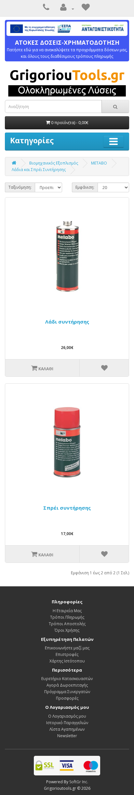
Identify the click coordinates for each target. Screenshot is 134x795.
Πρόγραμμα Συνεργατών (67, 691)
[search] (115, 106)
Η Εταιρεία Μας (67, 610)
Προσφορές (67, 698)
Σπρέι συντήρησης (67, 507)
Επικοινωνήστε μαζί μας (67, 648)
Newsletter (67, 736)
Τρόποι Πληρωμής (67, 617)
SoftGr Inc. (78, 782)
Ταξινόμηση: (20, 187)
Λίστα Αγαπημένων (67, 729)
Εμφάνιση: (84, 187)
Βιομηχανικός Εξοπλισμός (53, 163)
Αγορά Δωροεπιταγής (67, 685)
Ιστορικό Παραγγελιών (67, 722)
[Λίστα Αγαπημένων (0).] (85, 8)
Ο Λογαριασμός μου (67, 716)
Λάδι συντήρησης (67, 321)
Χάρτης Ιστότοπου (67, 661)
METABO (99, 163)
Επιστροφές (67, 654)
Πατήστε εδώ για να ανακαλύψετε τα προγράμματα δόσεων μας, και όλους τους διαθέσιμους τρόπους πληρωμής (67, 49)
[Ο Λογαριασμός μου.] (65, 8)
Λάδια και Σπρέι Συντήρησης (39, 169)
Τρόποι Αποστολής (67, 624)
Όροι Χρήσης (67, 630)
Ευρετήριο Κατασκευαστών (67, 678)
